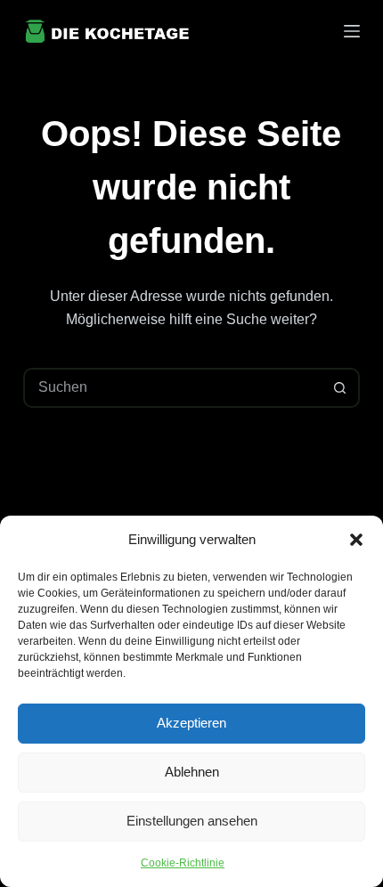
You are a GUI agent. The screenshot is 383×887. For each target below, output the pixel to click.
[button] (356, 540)
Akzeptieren (191, 722)
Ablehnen (192, 771)
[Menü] (352, 31)
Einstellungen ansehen (191, 820)
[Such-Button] (340, 388)
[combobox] (173, 388)
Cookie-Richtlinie (182, 863)
